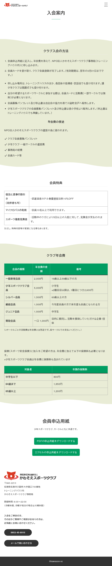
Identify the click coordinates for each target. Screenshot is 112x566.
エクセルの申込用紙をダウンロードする (56, 452)
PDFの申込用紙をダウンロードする (56, 441)
